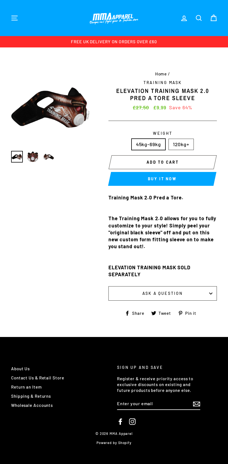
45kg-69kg (148, 144)
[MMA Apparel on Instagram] (132, 421)
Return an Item (26, 386)
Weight (162, 133)
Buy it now (162, 178)
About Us (20, 368)
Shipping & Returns (31, 396)
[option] (114, 42)
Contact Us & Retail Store (37, 377)
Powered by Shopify (114, 442)
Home (161, 73)
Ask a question (162, 293)
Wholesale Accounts (32, 405)
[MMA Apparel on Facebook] (120, 421)
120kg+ (181, 144)
